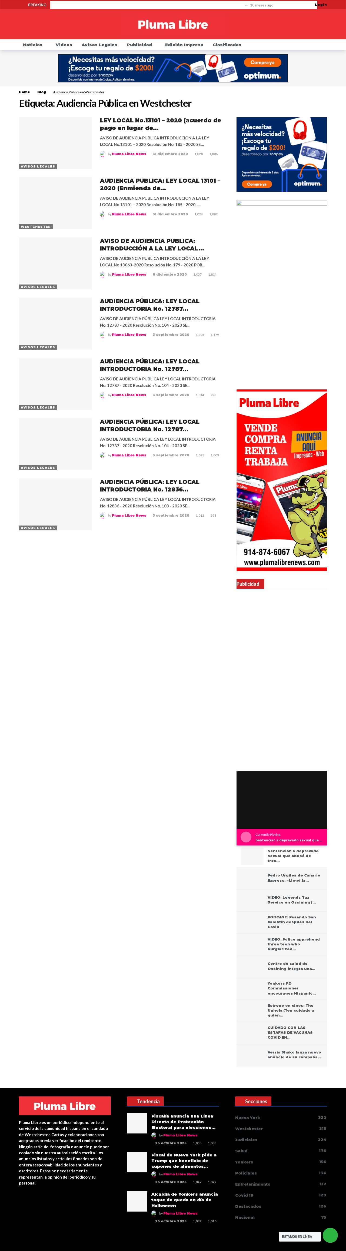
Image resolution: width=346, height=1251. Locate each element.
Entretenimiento (280, 1184)
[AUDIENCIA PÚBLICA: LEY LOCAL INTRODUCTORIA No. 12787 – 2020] (55, 323)
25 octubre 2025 (171, 1143)
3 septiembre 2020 (171, 335)
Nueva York (280, 1117)
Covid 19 (280, 1195)
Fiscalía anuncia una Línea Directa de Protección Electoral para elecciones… (183, 1121)
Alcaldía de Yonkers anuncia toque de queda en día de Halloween (184, 1200)
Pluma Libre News (129, 154)
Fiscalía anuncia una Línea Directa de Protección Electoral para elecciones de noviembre (148, 5)
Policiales (280, 1173)
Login (321, 5)
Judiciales (280, 1139)
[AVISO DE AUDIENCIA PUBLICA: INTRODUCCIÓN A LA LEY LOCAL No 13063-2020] (55, 263)
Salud (280, 1150)
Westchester (36, 227)
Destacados (280, 1206)
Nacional (280, 1217)
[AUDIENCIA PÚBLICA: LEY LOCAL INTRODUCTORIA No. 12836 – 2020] (55, 504)
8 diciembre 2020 (170, 274)
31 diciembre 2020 (170, 154)
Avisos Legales (38, 166)
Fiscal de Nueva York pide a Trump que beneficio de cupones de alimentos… (184, 1160)
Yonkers (280, 1162)
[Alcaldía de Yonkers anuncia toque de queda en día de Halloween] (137, 1201)
